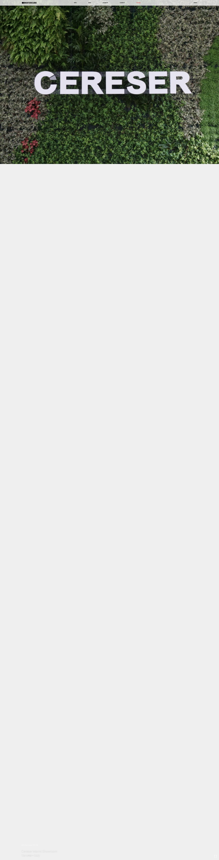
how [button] (89, 2)
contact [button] (122, 2)
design (138, 2)
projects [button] (105, 2)
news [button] (195, 2)
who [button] (75, 2)
